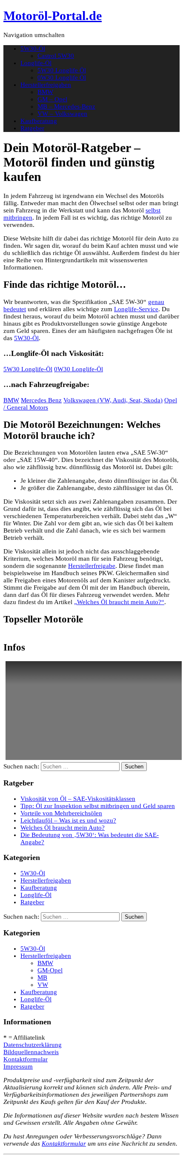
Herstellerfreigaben (45, 84)
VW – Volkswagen (62, 113)
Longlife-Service (136, 309)
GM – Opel (52, 99)
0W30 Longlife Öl (61, 77)
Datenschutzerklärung (32, 1044)
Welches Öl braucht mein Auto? (62, 827)
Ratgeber (32, 128)
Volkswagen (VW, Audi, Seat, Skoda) (113, 400)
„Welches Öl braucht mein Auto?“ (119, 602)
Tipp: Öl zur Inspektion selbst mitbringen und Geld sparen (97, 806)
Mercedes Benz (41, 400)
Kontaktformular (25, 1059)
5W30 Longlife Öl (61, 70)
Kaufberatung (38, 121)
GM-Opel (50, 970)
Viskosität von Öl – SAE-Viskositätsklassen (77, 798)
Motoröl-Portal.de (52, 16)
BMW (45, 92)
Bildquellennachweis (31, 1052)
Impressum (18, 1066)
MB (42, 977)
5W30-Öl (32, 48)
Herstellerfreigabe (91, 565)
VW (42, 984)
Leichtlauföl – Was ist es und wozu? (68, 820)
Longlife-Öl (35, 63)
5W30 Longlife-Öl (27, 369)
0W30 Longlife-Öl (78, 369)
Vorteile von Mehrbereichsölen (61, 813)
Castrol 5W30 (55, 55)
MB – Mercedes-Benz (66, 106)
